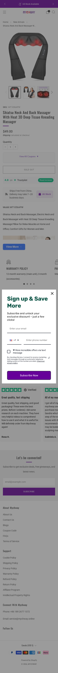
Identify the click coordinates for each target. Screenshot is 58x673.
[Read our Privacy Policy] (49, 358)
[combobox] (14, 340)
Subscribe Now (29, 375)
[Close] (52, 293)
